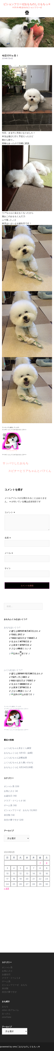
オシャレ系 (9, 786)
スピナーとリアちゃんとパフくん (29, 470)
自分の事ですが (11, 819)
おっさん (6, 1013)
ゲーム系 (8, 805)
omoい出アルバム (10, 1010)
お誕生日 (8, 795)
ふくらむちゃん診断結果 (15, 757)
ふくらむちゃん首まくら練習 (17, 748)
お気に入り (9, 791)
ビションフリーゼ (12, 450)
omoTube (6, 1017)
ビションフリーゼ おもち (16, 810)
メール (9, 553)
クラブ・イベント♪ (13, 800)
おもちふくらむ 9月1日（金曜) (18, 753)
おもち (5, 1006)
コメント (10, 512)
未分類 (7, 815)
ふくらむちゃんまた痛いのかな (18, 762)
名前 (8, 537)
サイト (8, 568)
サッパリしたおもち (16, 463)
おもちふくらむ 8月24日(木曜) (18, 767)
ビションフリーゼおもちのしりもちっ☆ (27, 4)
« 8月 (6, 888)
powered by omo (8, 1046)
